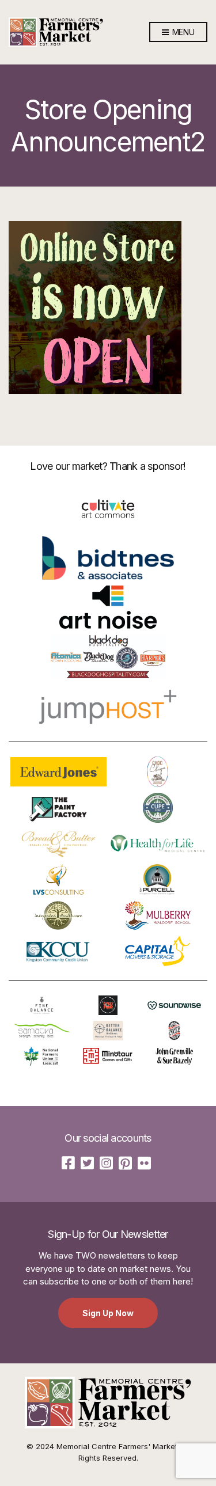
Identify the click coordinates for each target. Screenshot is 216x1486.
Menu (182, 32)
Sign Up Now (108, 1313)
